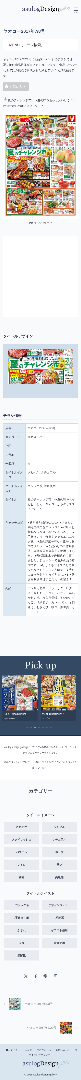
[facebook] (36, 976)
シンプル (8, 718)
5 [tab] (43, 728)
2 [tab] (31, 728)
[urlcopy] (55, 976)
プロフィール (44, 1050)
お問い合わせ (63, 1050)
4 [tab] (39, 728)
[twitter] (26, 976)
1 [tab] (27, 728)
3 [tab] (35, 728)
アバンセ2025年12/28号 (53, 713)
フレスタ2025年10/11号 (15, 713)
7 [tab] (51, 728)
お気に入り (17, 86)
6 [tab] (47, 728)
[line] (45, 976)
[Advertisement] (40, 276)
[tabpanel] (20, 698)
